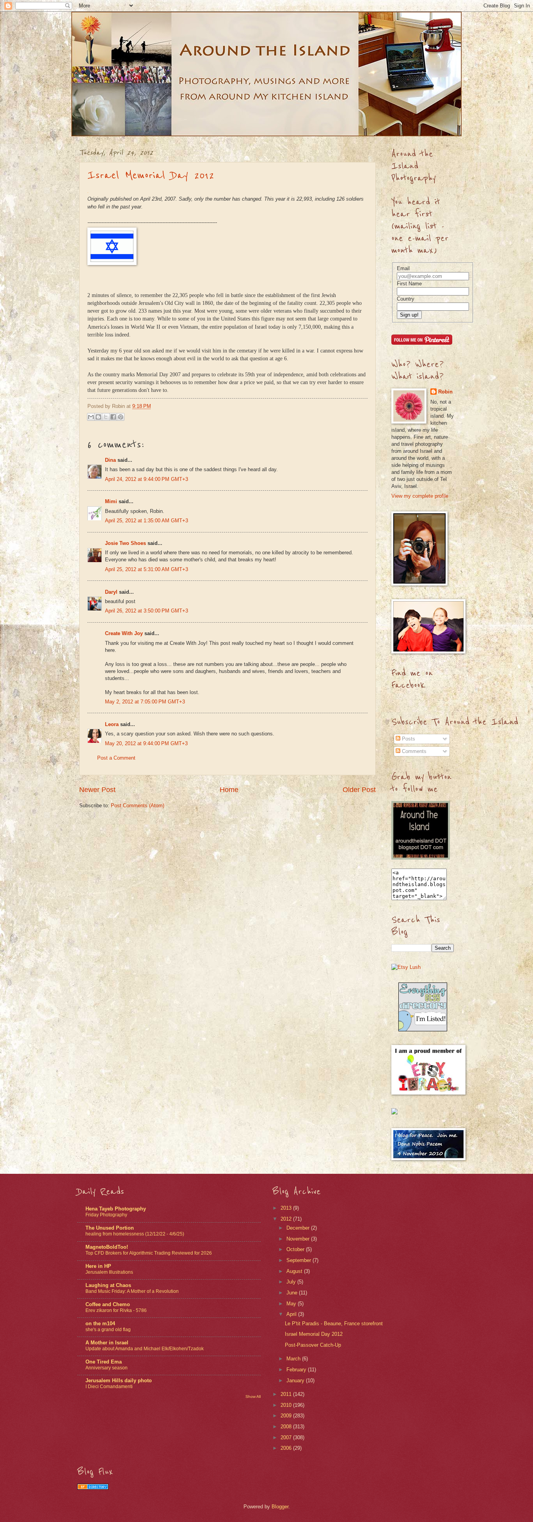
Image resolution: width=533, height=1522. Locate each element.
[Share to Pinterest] (120, 417)
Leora (112, 724)
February (297, 1369)
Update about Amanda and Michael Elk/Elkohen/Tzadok (144, 1348)
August (295, 1271)
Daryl (111, 592)
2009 (287, 1416)
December (298, 1228)
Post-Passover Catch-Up (313, 1345)
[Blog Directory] (92, 1488)
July (291, 1282)
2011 (287, 1394)
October (296, 1249)
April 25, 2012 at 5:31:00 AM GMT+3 (146, 569)
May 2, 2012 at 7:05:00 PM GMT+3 (145, 702)
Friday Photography (106, 1215)
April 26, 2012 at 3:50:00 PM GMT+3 (146, 611)
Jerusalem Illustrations (109, 1272)
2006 (287, 1448)
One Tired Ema (103, 1362)
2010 (287, 1405)
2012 (287, 1219)
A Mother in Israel (106, 1343)
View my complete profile (419, 496)
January (296, 1380)
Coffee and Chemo (107, 1304)
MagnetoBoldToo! (106, 1247)
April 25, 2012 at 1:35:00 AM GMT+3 (146, 520)
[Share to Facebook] (113, 417)
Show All (253, 1396)
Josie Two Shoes (125, 543)
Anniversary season (106, 1368)
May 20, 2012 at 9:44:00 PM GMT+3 (146, 743)
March (294, 1359)
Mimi (111, 501)
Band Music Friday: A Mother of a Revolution (132, 1291)
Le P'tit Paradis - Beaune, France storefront (334, 1323)
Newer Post (97, 790)
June (292, 1293)
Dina (110, 460)
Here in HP (98, 1266)
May (292, 1304)
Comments (413, 751)
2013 (287, 1208)
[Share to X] (106, 417)
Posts (407, 739)
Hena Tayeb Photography (115, 1209)
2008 (287, 1426)
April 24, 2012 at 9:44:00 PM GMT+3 (146, 479)
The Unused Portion (109, 1228)
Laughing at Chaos (108, 1285)
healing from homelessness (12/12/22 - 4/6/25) (134, 1234)
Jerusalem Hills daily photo (118, 1380)
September (299, 1260)
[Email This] (91, 417)
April (292, 1314)
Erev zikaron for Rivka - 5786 (116, 1310)
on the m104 (100, 1323)
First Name (409, 284)
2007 (287, 1437)
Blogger (280, 1507)
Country (405, 299)
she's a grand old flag (108, 1329)
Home (229, 790)
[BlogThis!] (98, 417)
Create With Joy (124, 633)
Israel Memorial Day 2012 (150, 175)
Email (403, 268)
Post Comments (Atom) (137, 805)
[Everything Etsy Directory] (422, 1029)
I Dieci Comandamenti (109, 1386)
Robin (445, 392)
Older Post (359, 790)
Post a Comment (116, 758)
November (298, 1239)
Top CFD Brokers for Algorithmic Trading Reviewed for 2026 (148, 1253)
